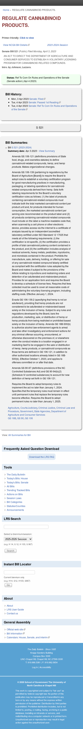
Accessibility (45, 667)
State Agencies (42, 411)
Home (6, 9)
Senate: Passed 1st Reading (45, 102)
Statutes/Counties (16, 506)
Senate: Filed (37, 98)
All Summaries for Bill (19, 435)
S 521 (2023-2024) (22, 147)
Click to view (27, 37)
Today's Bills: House (17, 478)
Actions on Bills (15, 494)
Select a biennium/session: (18, 534)
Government (26, 411)
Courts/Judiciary (28, 407)
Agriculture (13, 407)
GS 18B (12, 418)
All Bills (10, 486)
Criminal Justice (46, 407)
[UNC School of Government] (40, 3)
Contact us (12, 613)
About (10, 605)
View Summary (47, 150)
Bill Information (16, 633)
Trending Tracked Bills (18, 490)
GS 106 (29, 418)
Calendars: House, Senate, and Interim (28, 637)
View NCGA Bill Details (16, 44)
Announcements (15, 509)
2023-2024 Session (57, 44)
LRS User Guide (15, 609)
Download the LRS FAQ (41, 456)
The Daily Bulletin (16, 474)
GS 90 (20, 418)
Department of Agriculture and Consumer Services (37, 412)
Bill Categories (14, 501)
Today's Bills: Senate (17, 482)
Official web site (16, 629)
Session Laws (14, 498)
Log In (35, 667)
